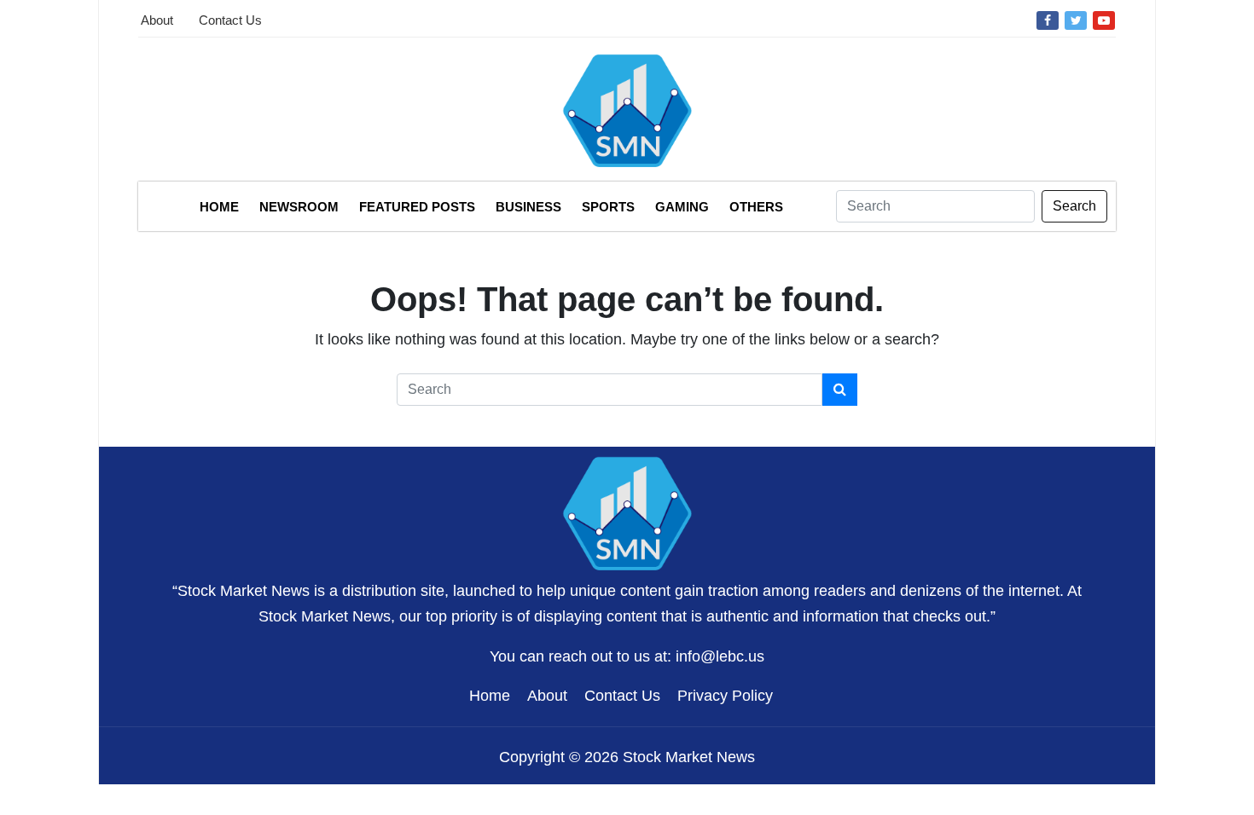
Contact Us (230, 20)
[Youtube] (1104, 19)
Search (1074, 206)
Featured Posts (417, 206)
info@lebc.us (720, 656)
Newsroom (299, 206)
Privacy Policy (725, 695)
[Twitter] (1076, 19)
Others (756, 206)
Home (219, 206)
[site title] (627, 511)
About (157, 20)
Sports (608, 206)
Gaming (682, 206)
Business (528, 206)
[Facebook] (1048, 19)
